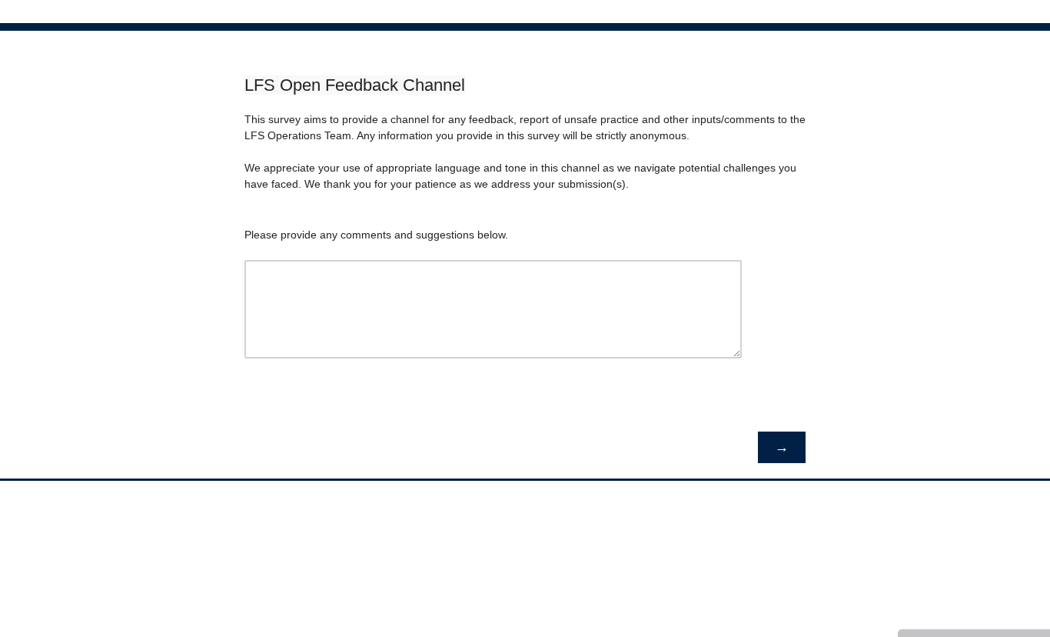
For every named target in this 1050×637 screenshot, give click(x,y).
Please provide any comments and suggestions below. (376, 234)
